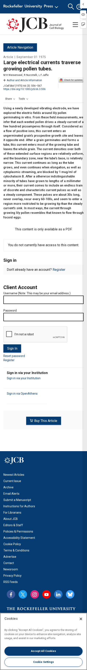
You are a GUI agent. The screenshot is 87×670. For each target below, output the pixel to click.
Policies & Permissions (18, 531)
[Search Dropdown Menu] (71, 7)
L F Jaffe (44, 75)
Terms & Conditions (16, 550)
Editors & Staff (13, 525)
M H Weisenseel (12, 75)
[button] (10, 99)
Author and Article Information (24, 80)
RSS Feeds (10, 582)
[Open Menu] (31, 6)
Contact (8, 563)
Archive (8, 487)
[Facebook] (11, 594)
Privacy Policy (12, 575)
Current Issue (12, 481)
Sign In (12, 348)
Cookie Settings (43, 661)
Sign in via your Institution (24, 378)
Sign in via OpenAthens (22, 393)
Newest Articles (13, 474)
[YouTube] (46, 594)
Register (59, 270)
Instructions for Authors (19, 506)
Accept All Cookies (43, 651)
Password (10, 310)
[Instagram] (34, 594)
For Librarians (12, 512)
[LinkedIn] (58, 594)
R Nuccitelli (30, 75)
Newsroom (10, 569)
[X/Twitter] (23, 594)
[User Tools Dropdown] (79, 7)
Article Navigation (20, 47)
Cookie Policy (12, 544)
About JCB (10, 519)
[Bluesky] (70, 594)
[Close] (81, 619)
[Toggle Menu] (75, 25)
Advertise (9, 556)
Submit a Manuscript (17, 500)
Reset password (14, 356)
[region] (43, 641)
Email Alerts (11, 493)
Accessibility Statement (19, 537)
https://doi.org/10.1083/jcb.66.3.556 (24, 89)
